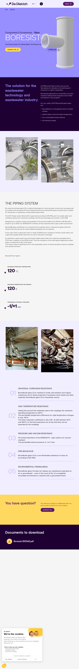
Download (53, 49)
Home (6, 9)
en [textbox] (33, 4)
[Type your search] (41, 3)
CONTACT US (47, 510)
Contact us (12, 49)
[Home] (16, 4)
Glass (37, 32)
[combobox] (33, 4)
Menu (67, 4)
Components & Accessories (18, 32)
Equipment (12, 9)
